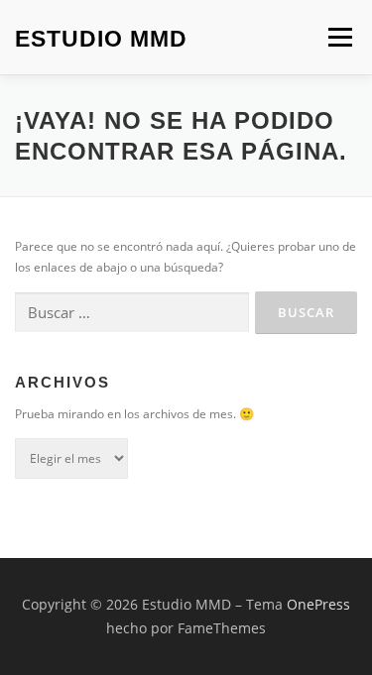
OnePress (318, 604)
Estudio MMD (101, 39)
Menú (338, 37)
